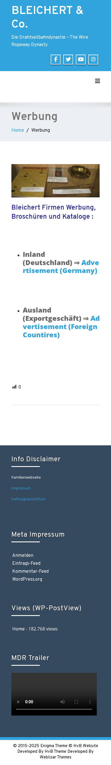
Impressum (21, 488)
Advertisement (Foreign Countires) (61, 326)
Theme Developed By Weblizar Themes (67, 754)
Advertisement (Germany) (61, 266)
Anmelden (22, 556)
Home (17, 130)
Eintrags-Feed (26, 563)
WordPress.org (27, 579)
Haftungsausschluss (28, 498)
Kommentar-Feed (30, 571)
